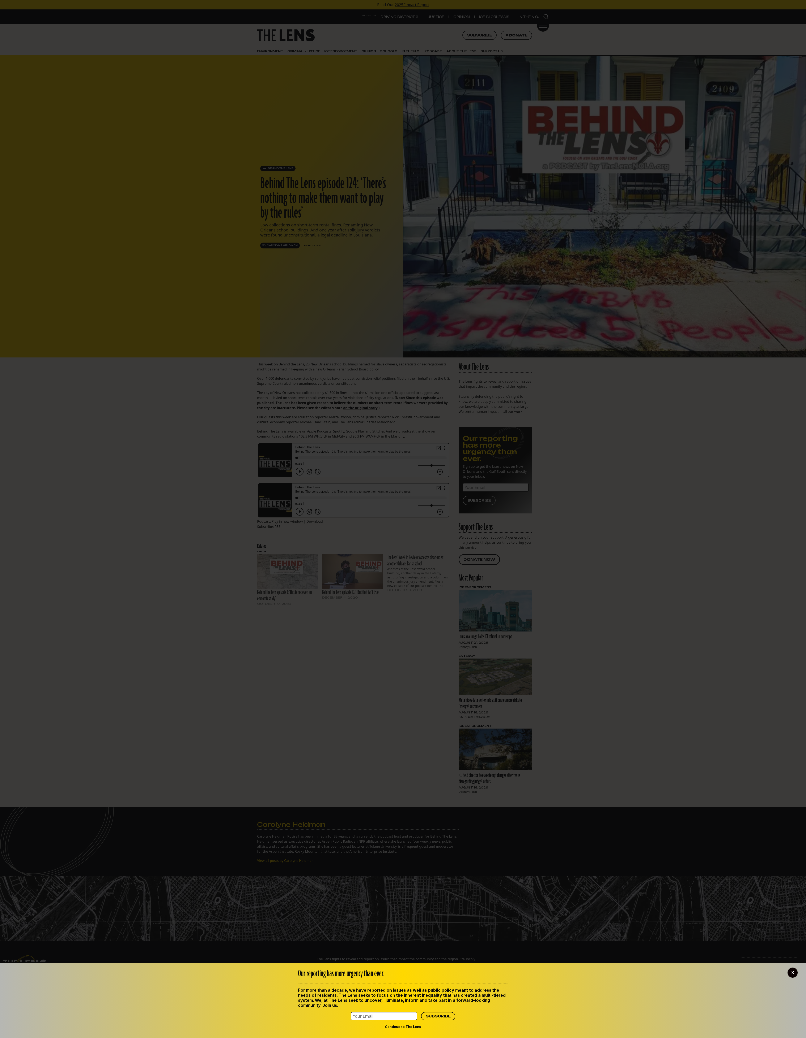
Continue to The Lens (403, 1027)
